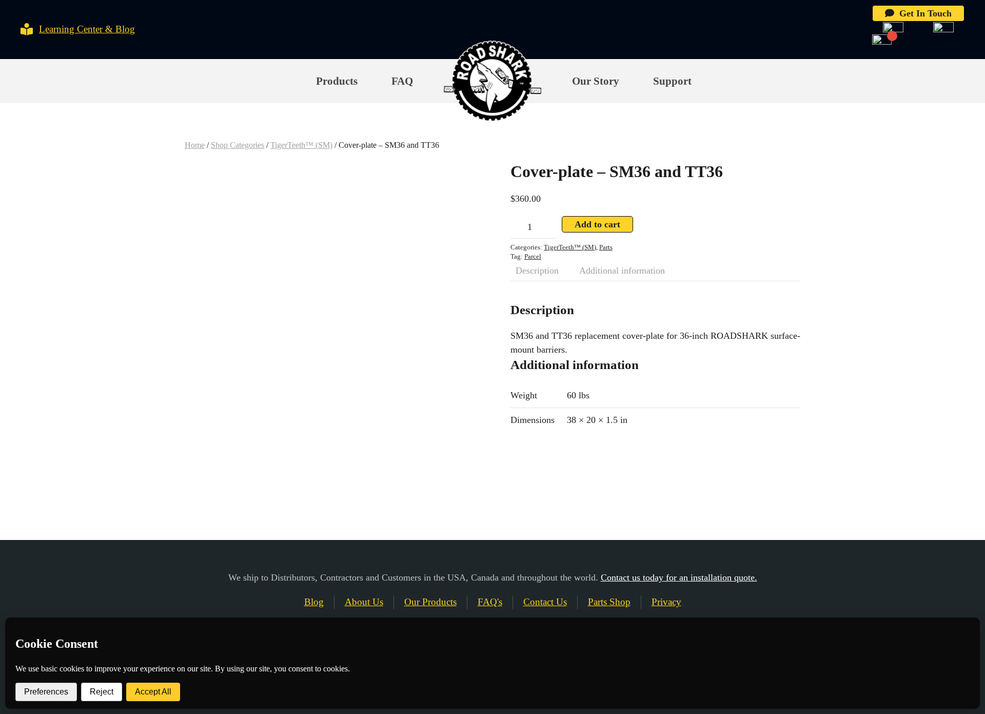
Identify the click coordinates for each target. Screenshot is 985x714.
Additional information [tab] (622, 270)
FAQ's (490, 601)
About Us (364, 601)
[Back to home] (492, 81)
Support (672, 81)
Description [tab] (537, 270)
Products (337, 81)
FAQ (402, 81)
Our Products (430, 601)
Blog (314, 601)
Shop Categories (237, 145)
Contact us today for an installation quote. (679, 577)
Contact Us (545, 601)
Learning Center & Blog (87, 29)
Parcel (532, 256)
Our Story (595, 81)
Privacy (666, 601)
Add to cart (597, 224)
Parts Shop (609, 601)
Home (195, 145)
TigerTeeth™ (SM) (301, 145)
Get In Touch (923, 13)
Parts (606, 247)
